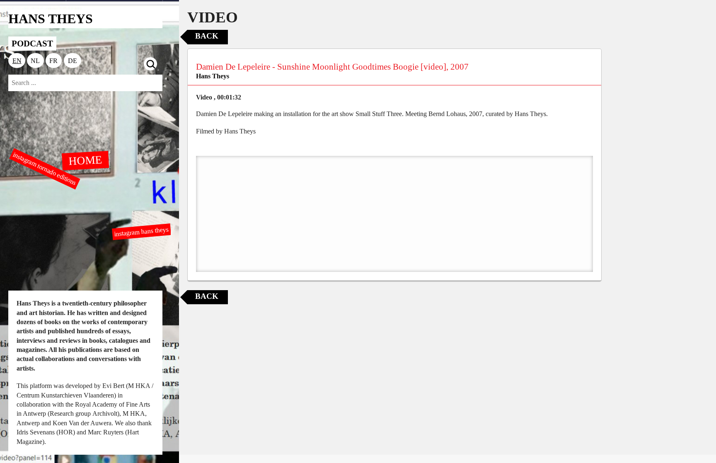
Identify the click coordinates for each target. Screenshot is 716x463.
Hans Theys (212, 76)
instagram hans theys (141, 231)
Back (206, 36)
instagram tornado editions (44, 169)
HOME (85, 160)
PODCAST (32, 43)
